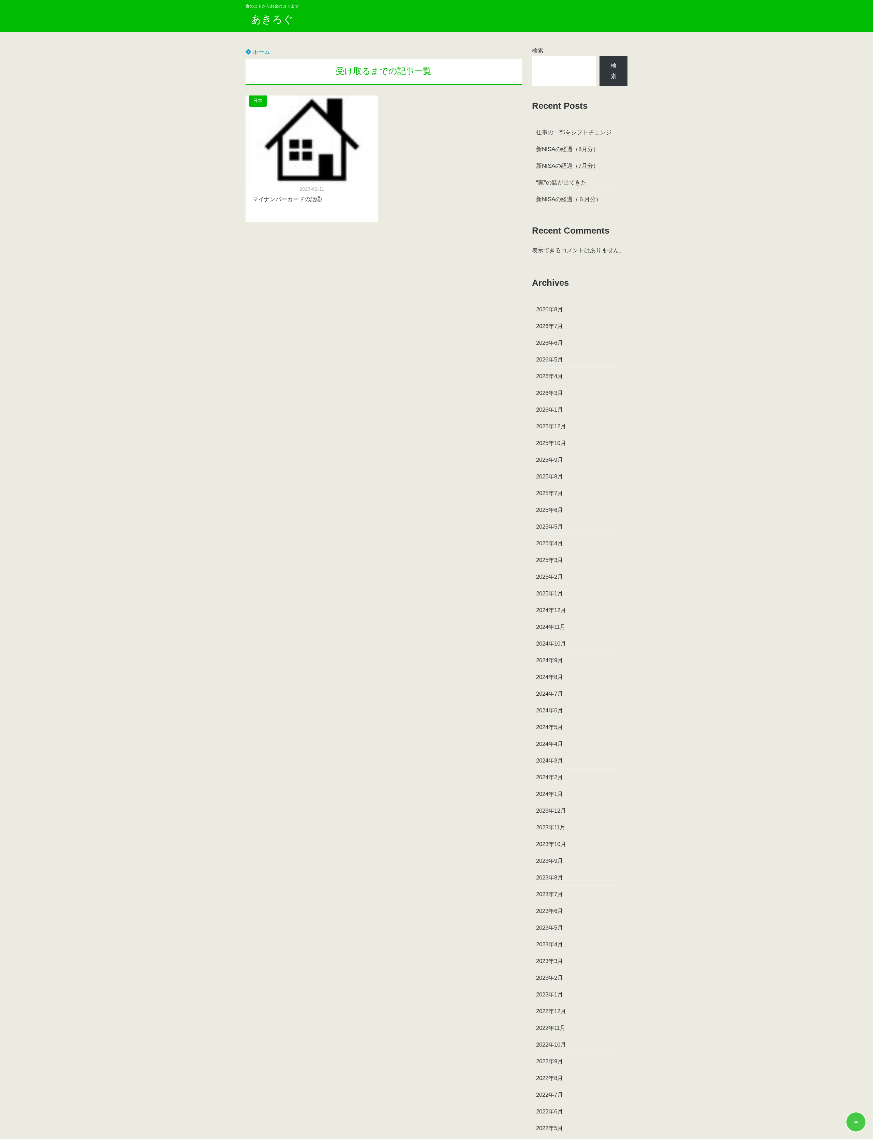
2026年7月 (549, 326)
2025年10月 (551, 443)
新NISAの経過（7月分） (567, 166)
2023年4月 (549, 944)
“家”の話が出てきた (561, 182)
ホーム (260, 52)
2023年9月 (549, 861)
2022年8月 (549, 1078)
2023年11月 (550, 827)
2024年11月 (550, 627)
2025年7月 (549, 493)
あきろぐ (272, 19)
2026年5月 (549, 359)
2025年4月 (549, 543)
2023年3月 (549, 961)
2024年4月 (549, 744)
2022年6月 (549, 1111)
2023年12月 (551, 811)
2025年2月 (549, 577)
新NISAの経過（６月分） (569, 199)
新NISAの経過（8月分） (567, 149)
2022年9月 (549, 1061)
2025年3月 (549, 560)
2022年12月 (551, 1011)
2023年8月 (549, 877)
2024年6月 (549, 710)
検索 (538, 50)
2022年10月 (551, 1044)
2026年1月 (549, 409)
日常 (258, 100)
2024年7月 (549, 694)
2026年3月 (549, 393)
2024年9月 (549, 660)
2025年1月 (549, 593)
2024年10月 (551, 643)
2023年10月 (551, 844)
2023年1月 (549, 994)
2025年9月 (549, 460)
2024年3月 (549, 760)
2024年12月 (551, 610)
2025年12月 (551, 426)
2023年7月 (549, 894)
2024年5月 (549, 727)
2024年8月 (549, 677)
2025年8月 (549, 476)
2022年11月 (550, 1028)
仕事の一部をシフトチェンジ (573, 132)
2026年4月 (549, 376)
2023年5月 (549, 927)
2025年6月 (549, 510)
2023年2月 (549, 978)
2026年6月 (549, 343)
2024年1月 (549, 794)
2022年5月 (549, 1128)
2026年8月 (549, 309)
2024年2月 (549, 777)
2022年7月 (549, 1095)
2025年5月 (549, 526)
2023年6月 (549, 911)
